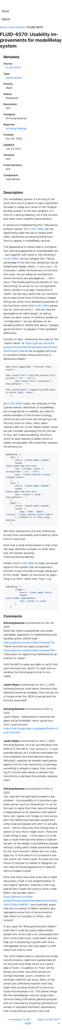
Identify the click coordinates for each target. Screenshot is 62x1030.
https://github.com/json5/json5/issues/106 (29, 650)
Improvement (14, 77)
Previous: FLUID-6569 (19, 1021)
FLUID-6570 (35, 27)
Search (6, 18)
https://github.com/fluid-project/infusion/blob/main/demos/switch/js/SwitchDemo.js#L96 (30, 347)
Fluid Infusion (17, 27)
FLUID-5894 (35, 228)
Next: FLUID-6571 (49, 1021)
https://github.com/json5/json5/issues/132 (29, 642)
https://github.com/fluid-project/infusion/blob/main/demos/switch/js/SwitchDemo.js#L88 (30, 900)
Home (5, 10)
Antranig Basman (16, 128)
